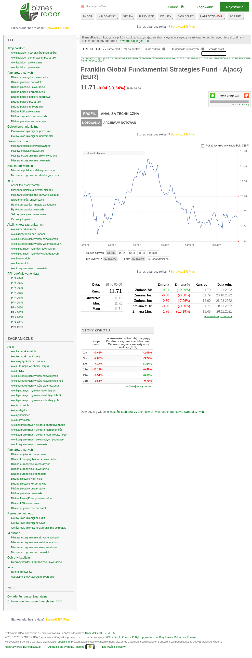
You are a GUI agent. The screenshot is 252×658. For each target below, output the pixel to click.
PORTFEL (236, 16)
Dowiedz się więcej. (132, 41)
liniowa (140, 258)
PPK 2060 (17, 317)
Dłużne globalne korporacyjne (28, 121)
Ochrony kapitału (21, 219)
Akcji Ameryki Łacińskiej (25, 356)
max (155, 252)
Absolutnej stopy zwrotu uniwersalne (32, 576)
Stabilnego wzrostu (20, 166)
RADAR (87, 16)
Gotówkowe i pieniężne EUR (28, 517)
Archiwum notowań (119, 122)
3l (134, 252)
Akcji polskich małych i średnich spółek (34, 52)
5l (144, 252)
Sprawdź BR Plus (183, 26)
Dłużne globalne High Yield (26, 478)
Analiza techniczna (120, 114)
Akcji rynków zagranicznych (25, 224)
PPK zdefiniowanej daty (23, 273)
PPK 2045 (17, 302)
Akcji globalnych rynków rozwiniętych (33, 248)
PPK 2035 (17, 292)
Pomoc (174, 7)
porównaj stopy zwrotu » (218, 316)
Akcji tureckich (19, 263)
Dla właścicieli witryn (114, 646)
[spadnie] (246, 95)
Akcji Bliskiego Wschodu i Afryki (30, 366)
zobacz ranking (240, 104)
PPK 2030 (17, 287)
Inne (10, 180)
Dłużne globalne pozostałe (26, 82)
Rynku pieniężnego (20, 513)
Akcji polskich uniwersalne (26, 62)
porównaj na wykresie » (139, 386)
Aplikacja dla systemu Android (66, 646)
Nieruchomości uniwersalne (27, 199)
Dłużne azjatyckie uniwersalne (29, 454)
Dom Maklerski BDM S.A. (100, 633)
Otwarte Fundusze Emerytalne (27, 596)
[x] (147, 41)
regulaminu (63, 641)
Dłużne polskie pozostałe (26, 101)
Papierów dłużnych (20, 72)
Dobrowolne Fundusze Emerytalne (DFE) (34, 601)
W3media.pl (113, 637)
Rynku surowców (21, 571)
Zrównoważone (17, 141)
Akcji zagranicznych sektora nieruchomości (37, 429)
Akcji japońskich (20, 415)
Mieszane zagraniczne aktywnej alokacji (35, 194)
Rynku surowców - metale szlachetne (33, 204)
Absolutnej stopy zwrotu (25, 184)
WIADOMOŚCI (108, 16)
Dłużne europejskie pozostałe (28, 473)
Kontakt (191, 637)
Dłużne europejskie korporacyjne (30, 464)
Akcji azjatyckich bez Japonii (28, 233)
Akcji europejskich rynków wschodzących (36, 243)
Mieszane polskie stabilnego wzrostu (33, 170)
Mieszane (13, 533)
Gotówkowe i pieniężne (23, 126)
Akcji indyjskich (20, 410)
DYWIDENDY (186, 16)
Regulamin (165, 637)
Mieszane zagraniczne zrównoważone (34, 155)
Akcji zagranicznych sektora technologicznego (38, 434)
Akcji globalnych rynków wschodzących (35, 253)
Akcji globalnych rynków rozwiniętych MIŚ (36, 395)
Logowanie (205, 7)
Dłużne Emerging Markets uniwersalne (34, 459)
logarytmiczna (160, 258)
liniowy (112, 258)
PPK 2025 (17, 282)
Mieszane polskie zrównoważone (31, 145)
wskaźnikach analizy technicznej (131, 412)
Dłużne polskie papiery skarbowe (31, 96)
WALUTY (165, 16)
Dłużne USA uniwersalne (25, 111)
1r (123, 252)
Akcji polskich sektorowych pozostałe (33, 57)
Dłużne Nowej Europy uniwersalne (31, 498)
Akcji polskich (16, 48)
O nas (126, 637)
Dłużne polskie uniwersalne (27, 106)
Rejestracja (234, 7)
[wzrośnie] (212, 95)
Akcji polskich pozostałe (25, 67)
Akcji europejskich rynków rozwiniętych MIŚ (37, 380)
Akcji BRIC (17, 370)
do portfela (134, 49)
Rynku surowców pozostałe (27, 209)
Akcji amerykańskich (23, 229)
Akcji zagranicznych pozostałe (29, 268)
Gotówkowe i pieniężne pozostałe (31, 131)
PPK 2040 (17, 297)
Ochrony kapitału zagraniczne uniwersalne (36, 562)
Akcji (10, 347)
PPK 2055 (17, 312)
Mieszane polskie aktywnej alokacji (32, 189)
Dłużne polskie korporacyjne (28, 91)
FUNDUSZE (146, 16)
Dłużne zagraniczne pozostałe (29, 116)
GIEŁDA (128, 16)
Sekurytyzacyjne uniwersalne (28, 214)
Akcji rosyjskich (20, 258)
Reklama (179, 637)
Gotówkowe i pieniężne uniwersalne (32, 135)
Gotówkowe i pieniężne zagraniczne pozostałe (38, 527)
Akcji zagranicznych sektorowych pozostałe (37, 439)
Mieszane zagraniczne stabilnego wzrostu (36, 175)
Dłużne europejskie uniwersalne (30, 77)
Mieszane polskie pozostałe (27, 150)
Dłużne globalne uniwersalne (28, 86)
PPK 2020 (17, 278)
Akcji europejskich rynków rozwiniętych (34, 238)
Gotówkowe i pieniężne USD (28, 522)
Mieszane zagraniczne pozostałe (30, 160)
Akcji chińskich (20, 405)
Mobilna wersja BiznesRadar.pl (23, 646)
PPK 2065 (17, 322)
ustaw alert (113, 49)
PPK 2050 (17, 307)
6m (113, 252)
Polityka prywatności (144, 637)
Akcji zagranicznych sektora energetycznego (38, 424)
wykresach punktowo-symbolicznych (179, 412)
